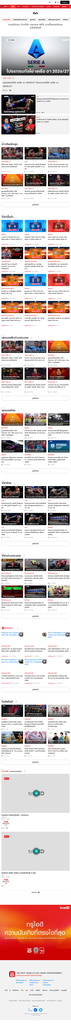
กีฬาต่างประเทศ (11, 555)
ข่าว (18, 6)
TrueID (5, 2)
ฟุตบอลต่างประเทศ (54, 19)
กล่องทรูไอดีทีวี (54, 990)
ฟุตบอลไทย (41, 19)
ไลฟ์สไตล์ (7, 701)
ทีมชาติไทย (4, 188)
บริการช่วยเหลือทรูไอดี (35, 995)
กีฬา (13, 6)
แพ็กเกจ (44, 990)
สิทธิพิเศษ (16, 990)
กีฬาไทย (65, 19)
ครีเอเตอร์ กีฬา (5, 646)
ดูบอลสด (32, 19)
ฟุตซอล (27, 428)
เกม (27, 990)
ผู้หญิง (64, 6)
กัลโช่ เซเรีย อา (6, 161)
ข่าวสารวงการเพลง (38, 6)
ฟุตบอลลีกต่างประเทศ (20, 19)
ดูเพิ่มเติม (35, 204)
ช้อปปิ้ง (38, 990)
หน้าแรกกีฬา (6, 19)
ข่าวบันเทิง (25, 6)
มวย (26, 161)
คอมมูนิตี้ (63, 990)
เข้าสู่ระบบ (65, 2)
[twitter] (41, 1010)
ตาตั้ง (31, 990)
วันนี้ (6, 990)
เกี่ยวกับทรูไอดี (13, 1001)
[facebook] (35, 1010)
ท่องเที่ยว (56, 6)
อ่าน (5, 6)
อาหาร (49, 6)
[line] (30, 1010)
